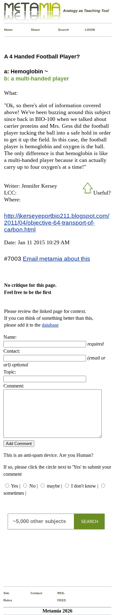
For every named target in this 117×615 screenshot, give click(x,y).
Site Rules (4, 596)
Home (5, 29)
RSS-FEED (58, 596)
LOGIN (86, 29)
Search (59, 29)
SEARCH (89, 521)
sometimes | (14, 493)
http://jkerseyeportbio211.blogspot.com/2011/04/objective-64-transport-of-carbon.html (56, 222)
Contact (32, 593)
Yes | (15, 486)
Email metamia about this (56, 258)
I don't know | (84, 486)
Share (32, 29)
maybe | (54, 486)
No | (33, 486)
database (50, 325)
